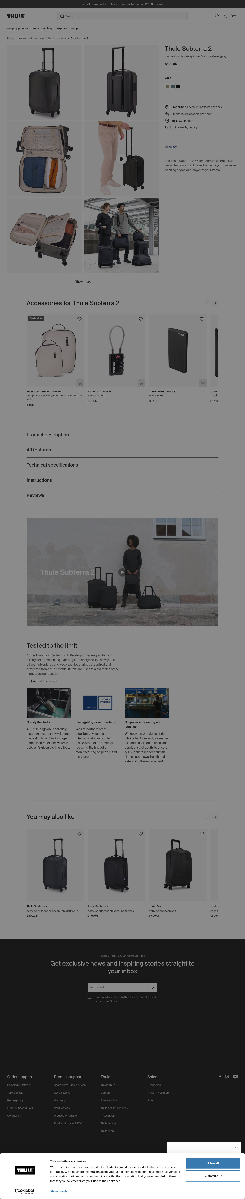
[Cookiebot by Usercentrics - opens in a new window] (25, 1191)
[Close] (236, 1147)
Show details (59, 1191)
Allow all (213, 1163)
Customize (211, 1175)
